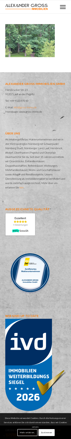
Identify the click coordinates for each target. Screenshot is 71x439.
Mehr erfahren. (27, 432)
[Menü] (61, 6)
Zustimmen (46, 432)
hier (21, 187)
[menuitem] (61, 6)
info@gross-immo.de (25, 107)
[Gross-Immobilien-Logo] (29, 6)
